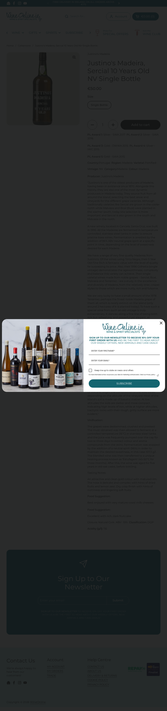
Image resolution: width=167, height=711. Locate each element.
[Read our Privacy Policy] (158, 375)
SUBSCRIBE (124, 383)
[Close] (161, 323)
